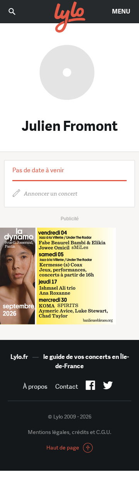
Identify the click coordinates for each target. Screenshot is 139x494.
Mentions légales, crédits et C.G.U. (69, 432)
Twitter (108, 387)
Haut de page (62, 447)
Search (17, 11)
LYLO (69, 17)
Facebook (90, 387)
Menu (121, 11)
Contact (66, 387)
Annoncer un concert (51, 193)
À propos (35, 387)
